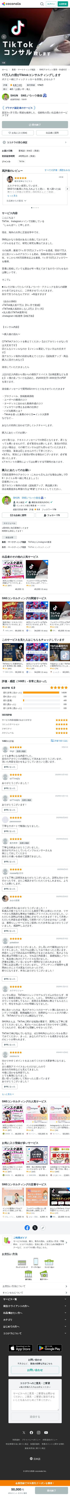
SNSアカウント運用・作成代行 (53, 69)
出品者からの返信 (15, 200)
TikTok (21, 161)
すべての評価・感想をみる (57, 169)
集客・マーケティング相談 (23, 69)
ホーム (5, 69)
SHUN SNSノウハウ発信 (27, 497)
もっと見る (12, 195)
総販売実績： (18, 99)
